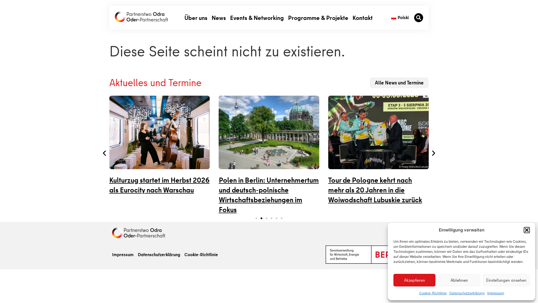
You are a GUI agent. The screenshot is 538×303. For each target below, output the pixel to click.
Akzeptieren (414, 280)
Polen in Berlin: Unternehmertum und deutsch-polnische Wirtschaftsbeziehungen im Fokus (269, 195)
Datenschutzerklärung (466, 293)
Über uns (195, 17)
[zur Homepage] (138, 233)
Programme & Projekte (318, 17)
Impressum (495, 293)
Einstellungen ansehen (506, 280)
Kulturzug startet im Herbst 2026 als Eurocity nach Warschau (159, 185)
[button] (527, 230)
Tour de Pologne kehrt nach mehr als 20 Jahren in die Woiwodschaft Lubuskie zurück (375, 190)
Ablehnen (459, 280)
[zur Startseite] (141, 17)
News (219, 17)
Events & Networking (257, 17)
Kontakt (363, 17)
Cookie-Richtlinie (433, 293)
